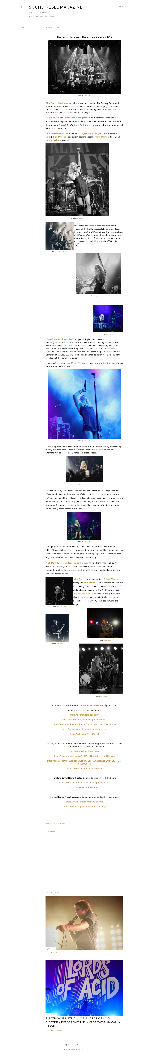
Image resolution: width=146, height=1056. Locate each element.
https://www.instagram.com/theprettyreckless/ (84, 719)
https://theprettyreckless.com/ (84, 715)
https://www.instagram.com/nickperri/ (84, 768)
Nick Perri (79, 579)
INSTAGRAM (49, 16)
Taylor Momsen (88, 133)
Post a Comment (56, 953)
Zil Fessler (89, 582)
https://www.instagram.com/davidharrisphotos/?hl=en (84, 782)
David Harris (87, 96)
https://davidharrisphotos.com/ (84, 787)
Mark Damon (102, 136)
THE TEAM (39, 16)
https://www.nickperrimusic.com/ (84, 751)
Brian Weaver (111, 579)
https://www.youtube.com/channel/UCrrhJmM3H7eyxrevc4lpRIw (84, 724)
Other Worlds (77, 362)
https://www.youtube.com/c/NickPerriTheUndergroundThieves (84, 756)
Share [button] (22, 28)
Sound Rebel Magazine (55, 7)
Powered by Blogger (75, 1045)
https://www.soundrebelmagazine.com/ (84, 802)
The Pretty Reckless (57, 103)
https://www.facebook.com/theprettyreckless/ (84, 729)
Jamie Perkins (53, 139)
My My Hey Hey (82, 593)
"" (60, 339)
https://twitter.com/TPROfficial (84, 734)
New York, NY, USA (58, 823)
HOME (31, 16)
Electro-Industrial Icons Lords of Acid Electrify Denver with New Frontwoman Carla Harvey (83, 1022)
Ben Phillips (59, 136)
